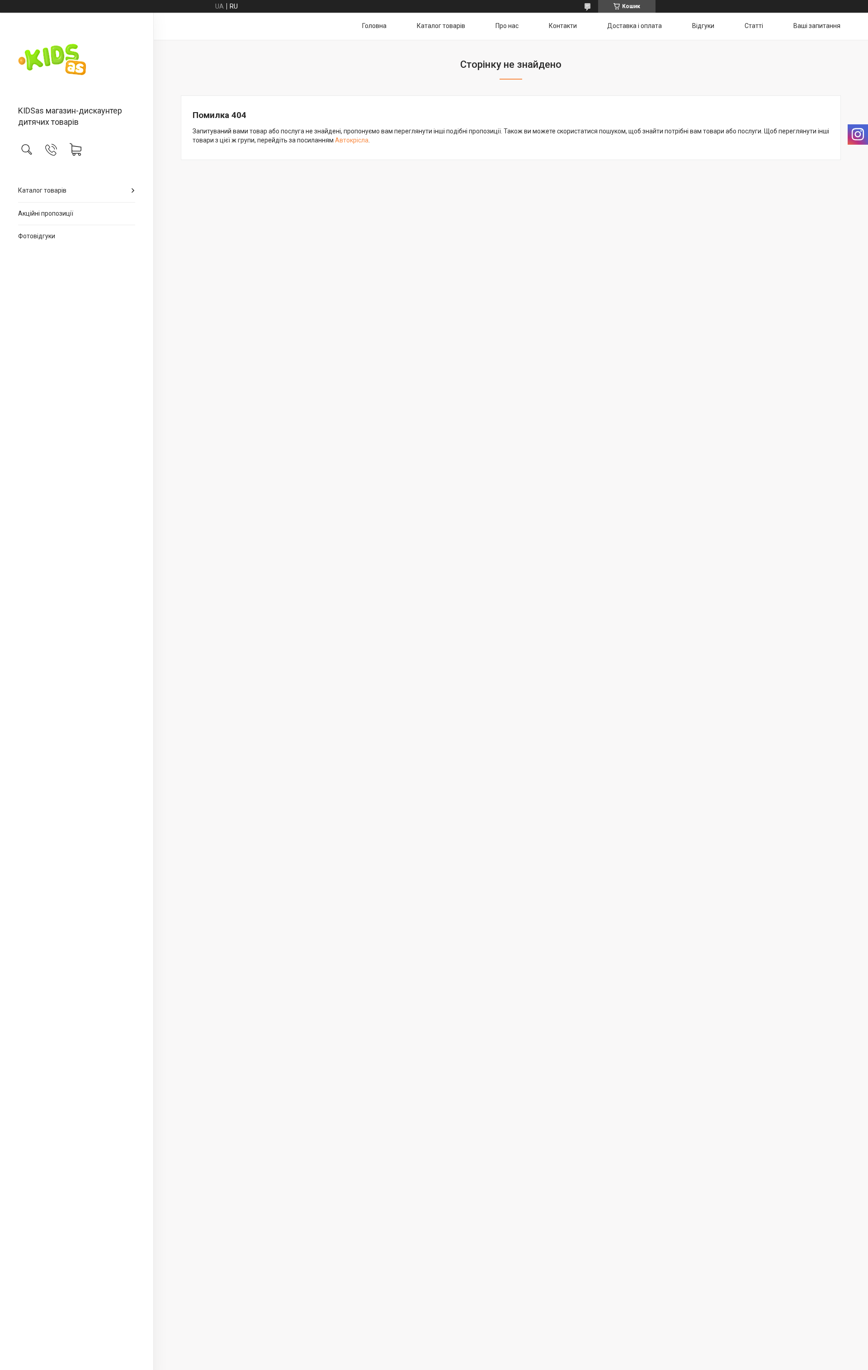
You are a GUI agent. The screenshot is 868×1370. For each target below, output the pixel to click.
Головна (374, 25)
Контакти (563, 25)
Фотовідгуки (36, 236)
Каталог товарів (42, 190)
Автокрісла (351, 140)
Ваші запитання (816, 25)
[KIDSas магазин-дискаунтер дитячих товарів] (76, 60)
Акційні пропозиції (45, 213)
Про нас (507, 25)
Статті (754, 25)
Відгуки (703, 25)
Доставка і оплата (634, 25)
